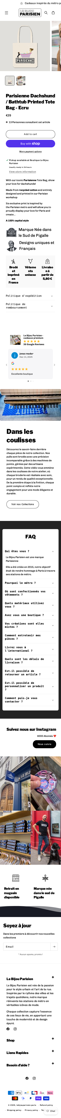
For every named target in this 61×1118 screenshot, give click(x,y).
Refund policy (46, 1105)
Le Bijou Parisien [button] (20, 979)
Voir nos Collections (22, 504)
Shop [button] (10, 1040)
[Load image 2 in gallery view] (20, 80)
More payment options (30, 151)
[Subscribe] (54, 947)
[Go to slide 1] (28, 381)
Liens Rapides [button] (17, 1053)
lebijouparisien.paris (26, 1105)
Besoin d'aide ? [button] (18, 1065)
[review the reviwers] (12, 364)
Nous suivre (44, 744)
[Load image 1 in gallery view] (9, 80)
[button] (6, 12)
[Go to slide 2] (30, 381)
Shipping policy (14, 1110)
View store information (22, 171)
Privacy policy (31, 1110)
